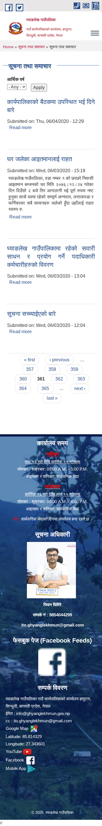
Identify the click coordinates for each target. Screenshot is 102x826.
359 (74, 369)
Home (8, 47)
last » (52, 398)
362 (59, 379)
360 (23, 379)
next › (79, 388)
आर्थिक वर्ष (15, 79)
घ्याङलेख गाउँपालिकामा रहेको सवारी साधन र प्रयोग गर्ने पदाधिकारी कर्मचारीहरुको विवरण (51, 256)
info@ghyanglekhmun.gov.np (43, 713)
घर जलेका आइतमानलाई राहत (39, 159)
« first (29, 359)
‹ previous (59, 359)
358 (52, 369)
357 (30, 369)
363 (81, 379)
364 (23, 388)
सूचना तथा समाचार (31, 47)
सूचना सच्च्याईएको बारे (31, 313)
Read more (20, 127)
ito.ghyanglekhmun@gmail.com (52, 625)
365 (45, 388)
